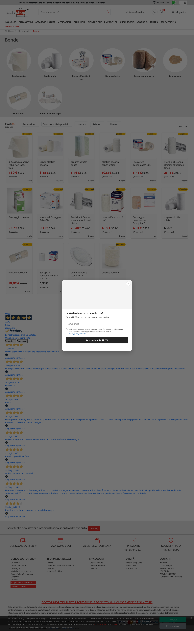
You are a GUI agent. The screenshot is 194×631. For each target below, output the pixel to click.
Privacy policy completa (77, 334)
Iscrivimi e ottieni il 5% (97, 340)
